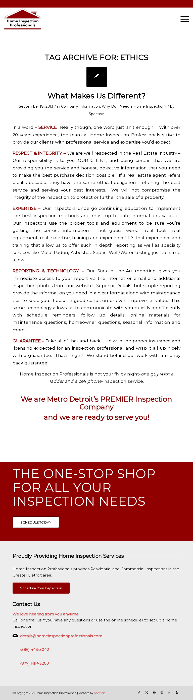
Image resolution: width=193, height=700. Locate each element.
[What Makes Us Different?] (96, 77)
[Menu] (182, 19)
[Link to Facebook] (139, 692)
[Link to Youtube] (154, 692)
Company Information (80, 106)
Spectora (96, 114)
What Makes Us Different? (96, 95)
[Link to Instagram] (161, 692)
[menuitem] (182, 19)
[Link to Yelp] (176, 692)
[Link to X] (146, 692)
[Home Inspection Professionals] (22, 19)
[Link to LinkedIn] (169, 692)
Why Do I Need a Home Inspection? (134, 106)
